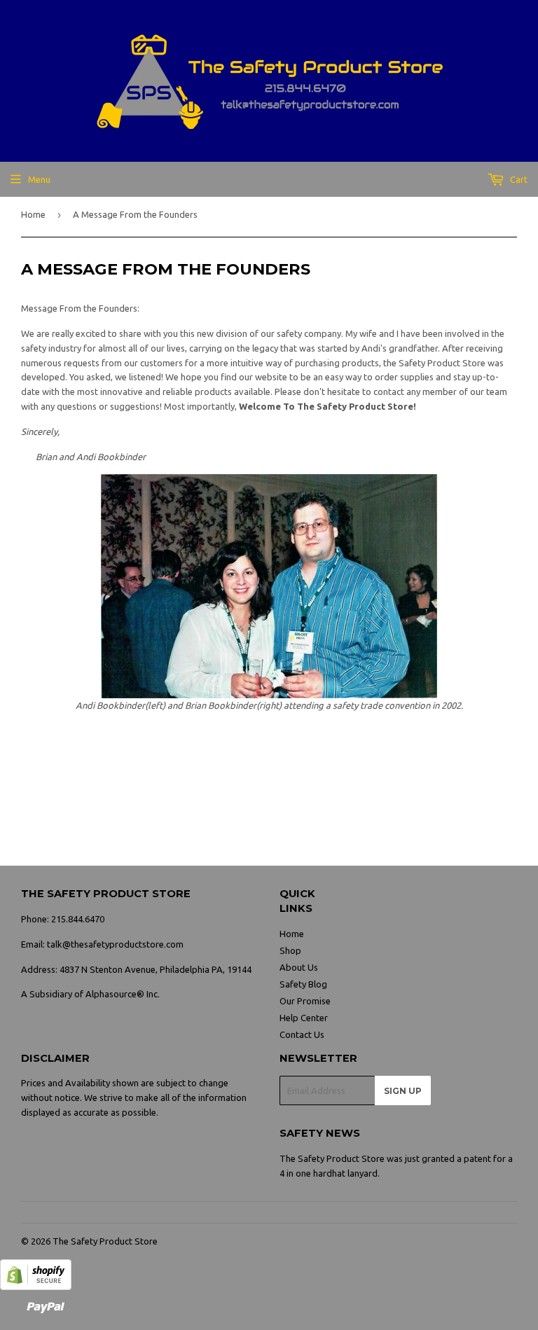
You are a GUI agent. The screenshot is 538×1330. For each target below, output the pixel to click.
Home (33, 214)
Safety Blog (303, 984)
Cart (517, 179)
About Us (299, 967)
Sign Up (403, 1091)
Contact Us (302, 1034)
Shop (290, 950)
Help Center (304, 1018)
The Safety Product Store (105, 1241)
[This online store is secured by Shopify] (35, 1286)
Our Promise (305, 1001)
